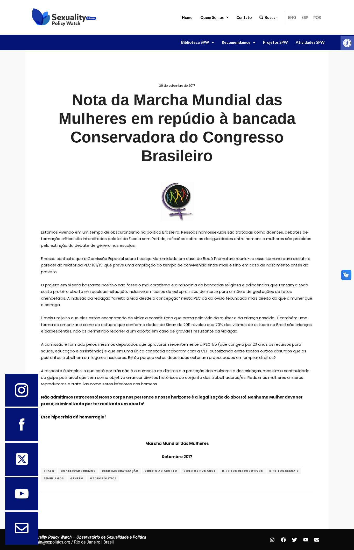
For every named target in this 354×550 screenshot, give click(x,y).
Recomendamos (236, 42)
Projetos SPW (275, 42)
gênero (76, 478)
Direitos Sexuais (284, 471)
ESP (304, 17)
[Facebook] (283, 540)
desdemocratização (120, 471)
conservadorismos (78, 471)
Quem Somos (212, 17)
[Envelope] (317, 540)
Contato (244, 17)
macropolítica (103, 478)
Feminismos (54, 478)
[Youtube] (305, 540)
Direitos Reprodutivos (242, 471)
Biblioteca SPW (195, 42)
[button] (347, 43)
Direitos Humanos (199, 471)
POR (317, 17)
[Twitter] (294, 540)
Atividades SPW (310, 42)
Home (187, 17)
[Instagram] (272, 540)
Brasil (49, 471)
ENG (292, 17)
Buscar (271, 17)
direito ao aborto (161, 471)
